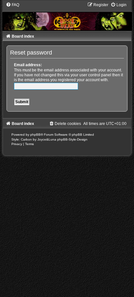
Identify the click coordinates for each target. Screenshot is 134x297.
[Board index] (67, 16)
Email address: (28, 65)
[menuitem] (12, 5)
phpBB (35, 134)
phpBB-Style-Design (72, 139)
